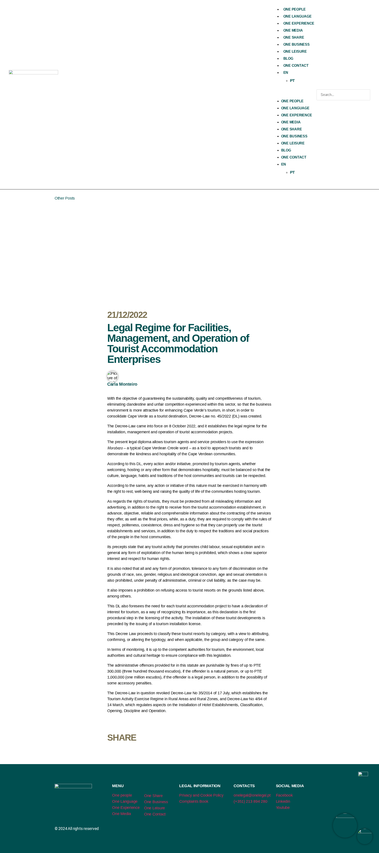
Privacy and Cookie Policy (201, 795)
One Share (293, 37)
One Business (296, 44)
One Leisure (295, 51)
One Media (293, 30)
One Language (297, 16)
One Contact (296, 65)
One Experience (298, 23)
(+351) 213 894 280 (250, 801)
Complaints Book (193, 801)
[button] (293, 94)
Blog (288, 58)
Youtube (283, 807)
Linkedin (283, 801)
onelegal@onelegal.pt (252, 795)
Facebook (284, 795)
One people (122, 795)
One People (294, 9)
